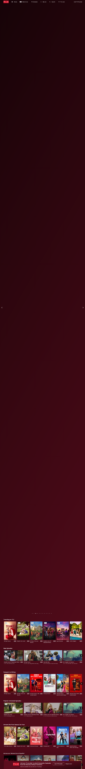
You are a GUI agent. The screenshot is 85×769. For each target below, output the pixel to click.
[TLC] (6, 2)
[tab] (32, 613)
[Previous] (1, 307)
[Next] (83, 307)
